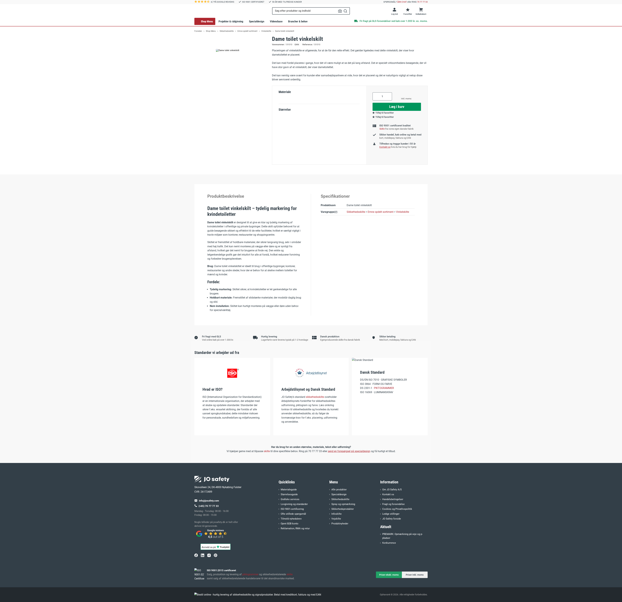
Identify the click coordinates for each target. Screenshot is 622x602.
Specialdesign (256, 21)
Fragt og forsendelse (393, 504)
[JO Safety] (211, 535)
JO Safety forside (391, 518)
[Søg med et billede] (340, 11)
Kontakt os (388, 494)
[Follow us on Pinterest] (215, 555)
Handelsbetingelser (392, 499)
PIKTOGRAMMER (384, 388)
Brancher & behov (298, 21)
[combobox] (311, 11)
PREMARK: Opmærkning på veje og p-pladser (402, 536)
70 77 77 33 (422, 2)
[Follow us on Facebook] (196, 555)
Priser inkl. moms (415, 574)
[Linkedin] (202, 555)
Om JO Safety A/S (392, 489)
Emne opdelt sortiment (380, 211)
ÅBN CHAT (402, 2)
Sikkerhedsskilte (356, 211)
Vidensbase (276, 21)
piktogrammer (250, 574)
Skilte (382, 129)
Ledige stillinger (390, 513)
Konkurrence (389, 542)
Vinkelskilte (402, 211)
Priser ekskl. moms (389, 574)
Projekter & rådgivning (231, 21)
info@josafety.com (209, 500)
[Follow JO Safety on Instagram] (209, 555)
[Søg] (345, 11)
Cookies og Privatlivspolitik (397, 509)
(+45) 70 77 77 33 (209, 506)
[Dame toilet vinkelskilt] (227, 50)
